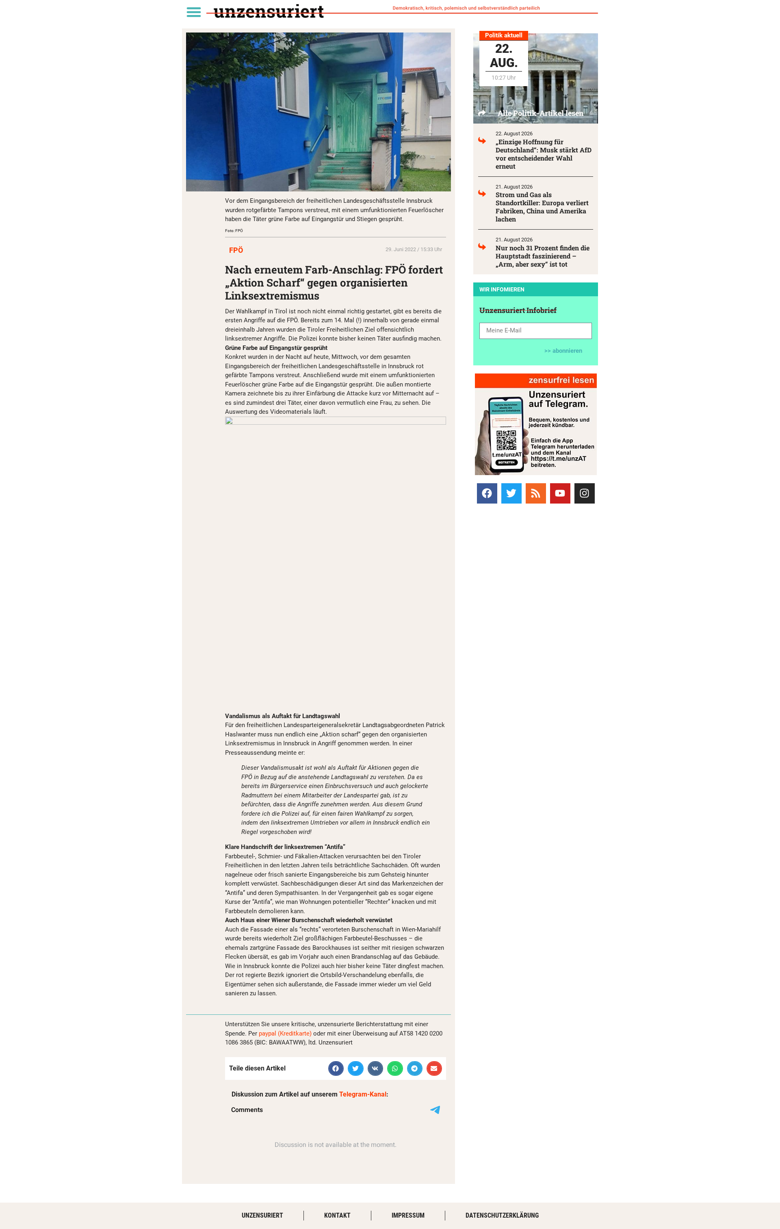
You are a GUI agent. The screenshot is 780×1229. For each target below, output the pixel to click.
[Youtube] (560, 493)
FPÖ (236, 250)
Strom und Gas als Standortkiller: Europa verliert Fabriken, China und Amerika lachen (542, 206)
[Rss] (536, 493)
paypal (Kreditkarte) (285, 1033)
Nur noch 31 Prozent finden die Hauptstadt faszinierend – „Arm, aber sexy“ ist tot (542, 255)
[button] (193, 11)
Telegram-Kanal (362, 1094)
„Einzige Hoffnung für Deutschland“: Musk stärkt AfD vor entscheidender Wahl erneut (544, 153)
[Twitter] (511, 493)
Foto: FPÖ (234, 230)
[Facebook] (487, 493)
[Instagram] (584, 493)
